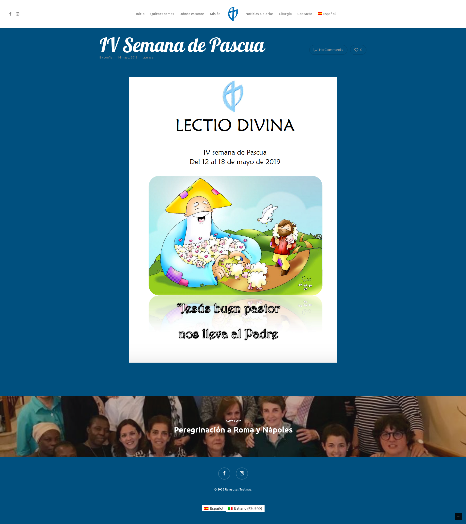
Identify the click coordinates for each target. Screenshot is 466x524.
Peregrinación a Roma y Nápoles (233, 426)
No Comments (330, 50)
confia (108, 57)
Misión (215, 14)
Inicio (140, 14)
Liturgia (285, 14)
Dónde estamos (192, 14)
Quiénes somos (162, 14)
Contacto (304, 14)
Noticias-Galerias (259, 14)
